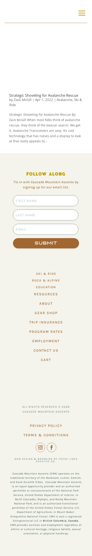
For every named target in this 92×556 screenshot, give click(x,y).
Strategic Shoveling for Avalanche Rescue (43, 95)
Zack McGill (22, 99)
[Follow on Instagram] (40, 447)
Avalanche (64, 99)
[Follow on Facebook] (51, 447)
